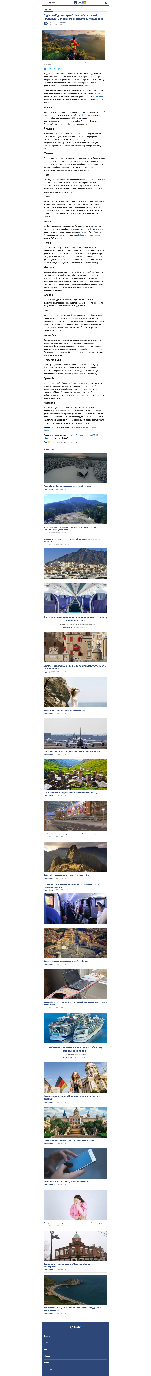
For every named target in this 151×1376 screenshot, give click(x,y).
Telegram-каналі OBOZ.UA (87, 435)
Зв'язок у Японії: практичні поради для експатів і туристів (66, 1182)
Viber (46, 438)
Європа (47, 1336)
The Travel (99, 96)
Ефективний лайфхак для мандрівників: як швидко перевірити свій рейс (72, 751)
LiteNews (55, 442)
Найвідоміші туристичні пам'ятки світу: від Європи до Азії (66, 875)
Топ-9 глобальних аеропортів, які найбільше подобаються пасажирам (71, 834)
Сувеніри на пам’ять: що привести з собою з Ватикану (67, 961)
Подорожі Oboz (48, 489)
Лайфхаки (48, 1369)
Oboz (50, 22)
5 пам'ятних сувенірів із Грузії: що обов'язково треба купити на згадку (71, 793)
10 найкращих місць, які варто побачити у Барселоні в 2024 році (69, 1140)
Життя (46, 1363)
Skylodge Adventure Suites (86, 186)
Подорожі (63, 22)
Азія (45, 1349)
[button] (73, 45)
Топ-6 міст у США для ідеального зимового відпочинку (67, 486)
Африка (47, 1356)
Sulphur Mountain (85, 235)
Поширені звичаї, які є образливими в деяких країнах (64, 710)
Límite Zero (87, 115)
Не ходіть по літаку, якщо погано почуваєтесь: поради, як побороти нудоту (73, 1223)
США (46, 1343)
